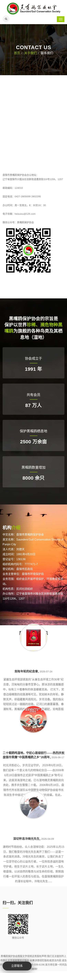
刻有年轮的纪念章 (26, 671)
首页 (17, 53)
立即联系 (17, 966)
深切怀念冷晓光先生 (26, 838)
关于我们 (30, 53)
